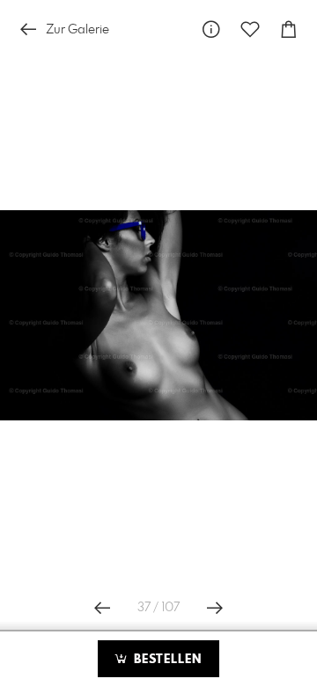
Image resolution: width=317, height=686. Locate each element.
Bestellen (165, 659)
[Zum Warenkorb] (288, 29)
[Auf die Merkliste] (250, 29)
